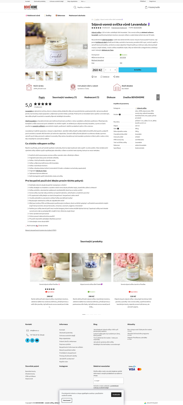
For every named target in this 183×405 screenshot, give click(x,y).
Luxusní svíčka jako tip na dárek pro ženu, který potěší (106, 334)
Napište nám (63, 362)
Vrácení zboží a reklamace (67, 341)
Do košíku (137, 70)
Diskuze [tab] (111, 97)
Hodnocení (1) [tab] (91, 97)
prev (26, 283)
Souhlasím (116, 395)
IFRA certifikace (30, 376)
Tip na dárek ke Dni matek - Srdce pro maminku (105, 338)
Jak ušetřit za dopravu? (66, 359)
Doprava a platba (65, 344)
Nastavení (66, 400)
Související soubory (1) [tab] (64, 97)
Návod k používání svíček (67, 350)
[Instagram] (32, 340)
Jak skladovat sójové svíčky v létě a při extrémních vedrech (105, 330)
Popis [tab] (42, 97)
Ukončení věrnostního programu (138, 334)
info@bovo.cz (34, 330)
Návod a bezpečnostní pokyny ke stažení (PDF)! (40, 230)
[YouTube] (37, 340)
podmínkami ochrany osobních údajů (106, 387)
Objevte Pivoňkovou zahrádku (137, 338)
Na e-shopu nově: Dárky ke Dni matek (139, 330)
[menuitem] (32, 15)
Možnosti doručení (98, 60)
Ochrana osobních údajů (56, 1)
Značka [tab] (133, 97)
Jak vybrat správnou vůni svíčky (103, 342)
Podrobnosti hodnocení (119, 28)
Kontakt (27, 1)
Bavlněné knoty (30, 371)
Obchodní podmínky (40, 1)
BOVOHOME (138, 28)
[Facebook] (27, 340)
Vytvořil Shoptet (152, 403)
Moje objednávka (72, 1)
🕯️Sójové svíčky (140, 108)
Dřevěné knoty (30, 374)
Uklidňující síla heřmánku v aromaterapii (106, 344)
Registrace (152, 1)
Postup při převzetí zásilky (68, 356)
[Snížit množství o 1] (105, 69)
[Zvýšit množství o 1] (115, 69)
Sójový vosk (29, 379)
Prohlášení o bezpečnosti (67, 353)
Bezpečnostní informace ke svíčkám (71, 347)
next (156, 283)
